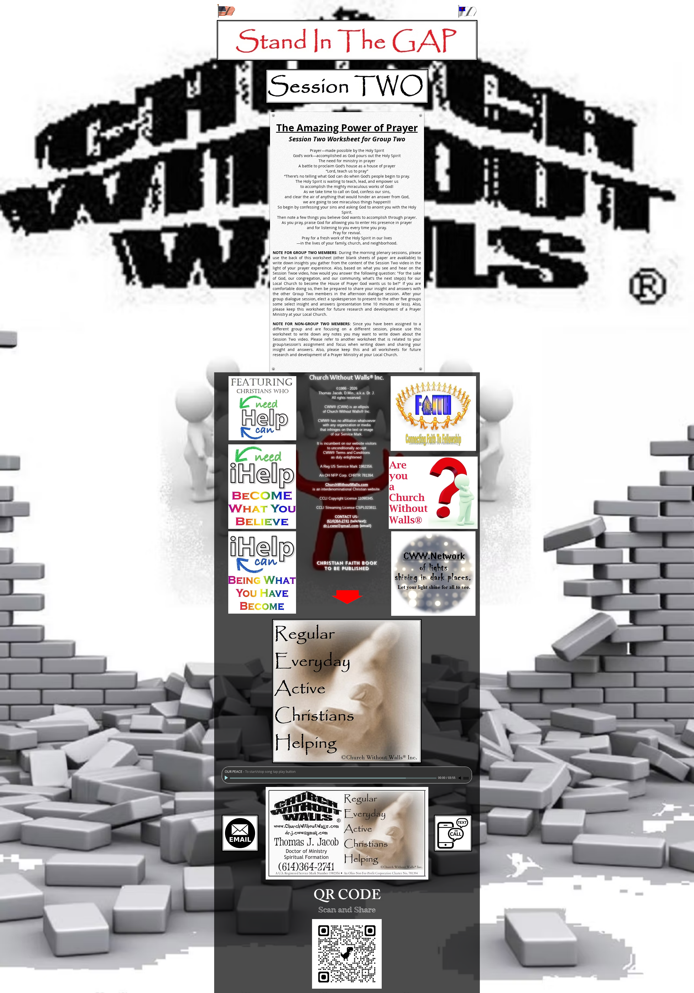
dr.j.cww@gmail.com (341, 526)
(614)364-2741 (338, 521)
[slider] (466, 778)
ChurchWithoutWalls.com (346, 485)
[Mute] (460, 778)
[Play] (227, 778)
